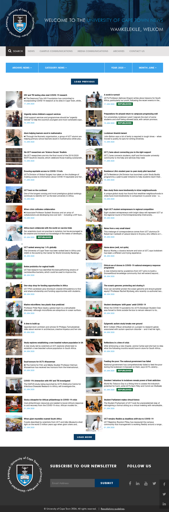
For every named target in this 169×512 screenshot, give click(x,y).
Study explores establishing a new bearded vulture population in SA (53, 343)
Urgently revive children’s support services (42, 114)
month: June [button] (147, 67)
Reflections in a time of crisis (116, 343)
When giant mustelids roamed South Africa (43, 419)
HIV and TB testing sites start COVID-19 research (45, 95)
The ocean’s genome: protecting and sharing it (124, 285)
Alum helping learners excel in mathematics (43, 133)
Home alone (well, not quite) (116, 247)
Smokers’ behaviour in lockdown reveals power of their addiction (132, 380)
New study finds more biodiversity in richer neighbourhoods (130, 190)
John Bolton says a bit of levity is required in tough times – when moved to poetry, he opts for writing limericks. (133, 137)
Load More (84, 437)
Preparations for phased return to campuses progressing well (131, 114)
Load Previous (84, 81)
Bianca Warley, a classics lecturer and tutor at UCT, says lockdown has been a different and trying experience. (133, 252)
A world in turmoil (112, 95)
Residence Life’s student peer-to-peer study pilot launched (129, 171)
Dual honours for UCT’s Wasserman (39, 362)
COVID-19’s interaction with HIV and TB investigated (47, 381)
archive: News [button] (21, 67)
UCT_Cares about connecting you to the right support (127, 152)
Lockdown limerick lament (115, 133)
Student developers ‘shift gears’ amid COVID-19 (125, 304)
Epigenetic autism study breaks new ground (123, 324)
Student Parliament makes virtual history (121, 400)
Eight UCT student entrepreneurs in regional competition (129, 209)
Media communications (93, 51)
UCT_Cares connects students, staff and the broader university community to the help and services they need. (131, 156)
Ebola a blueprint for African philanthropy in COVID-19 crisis (50, 400)
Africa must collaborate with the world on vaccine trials (48, 228)
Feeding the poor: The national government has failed (127, 361)
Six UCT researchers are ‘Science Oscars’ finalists (45, 152)
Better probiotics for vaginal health (39, 266)
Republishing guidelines (112, 508)
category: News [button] (55, 67)
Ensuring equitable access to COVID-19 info (43, 171)
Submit (107, 483)
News (31, 51)
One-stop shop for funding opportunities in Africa (46, 285)
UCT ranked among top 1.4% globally (40, 247)
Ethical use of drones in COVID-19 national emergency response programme (132, 266)
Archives (118, 51)
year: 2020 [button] (117, 67)
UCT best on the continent (35, 190)
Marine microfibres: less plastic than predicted (44, 304)
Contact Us (137, 51)
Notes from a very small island (117, 228)
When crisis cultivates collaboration (39, 209)
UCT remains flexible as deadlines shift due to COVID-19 (128, 419)
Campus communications (56, 51)
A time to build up (32, 324)
